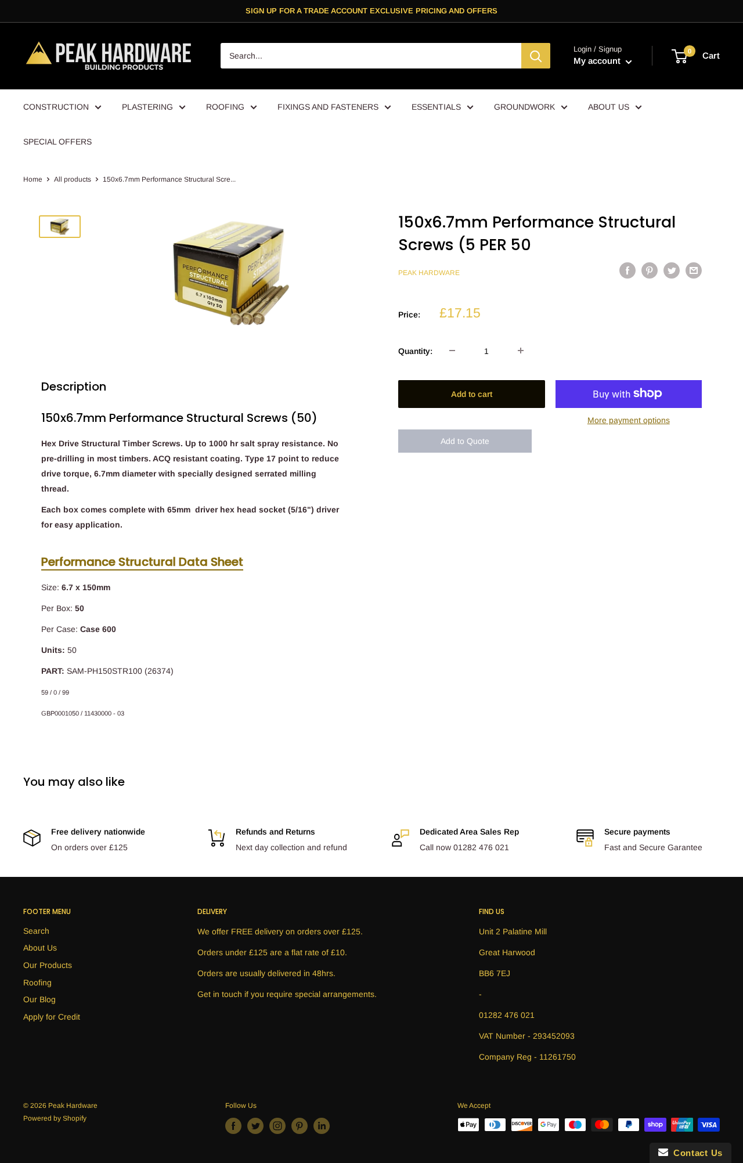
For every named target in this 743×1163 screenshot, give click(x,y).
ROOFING (225, 106)
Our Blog (39, 999)
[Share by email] (694, 270)
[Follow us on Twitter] (255, 1126)
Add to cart (471, 393)
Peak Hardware (429, 272)
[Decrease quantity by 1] (452, 350)
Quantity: (415, 350)
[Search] (535, 56)
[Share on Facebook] (627, 270)
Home (32, 179)
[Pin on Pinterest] (649, 270)
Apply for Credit (51, 1016)
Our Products (47, 965)
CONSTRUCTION (56, 106)
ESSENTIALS (436, 106)
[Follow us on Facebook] (233, 1126)
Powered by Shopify (54, 1118)
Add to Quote (465, 441)
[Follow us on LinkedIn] (321, 1126)
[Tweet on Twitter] (671, 270)
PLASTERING (147, 106)
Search (36, 931)
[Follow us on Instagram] (277, 1126)
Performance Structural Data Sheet (142, 562)
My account (598, 61)
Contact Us (695, 1153)
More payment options (628, 419)
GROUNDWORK (524, 106)
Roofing (37, 982)
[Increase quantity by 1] (520, 350)
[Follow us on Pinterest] (299, 1126)
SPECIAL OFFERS (57, 141)
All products (72, 179)
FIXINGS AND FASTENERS (327, 106)
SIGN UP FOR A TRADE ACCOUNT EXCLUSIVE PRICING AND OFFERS (371, 10)
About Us (40, 947)
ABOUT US (608, 106)
